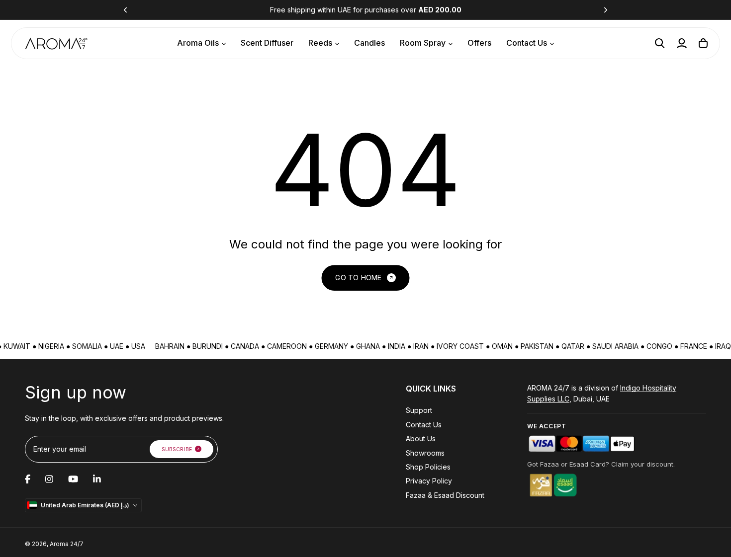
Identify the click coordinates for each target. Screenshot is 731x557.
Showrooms (425, 453)
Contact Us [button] (526, 43)
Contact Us (424, 424)
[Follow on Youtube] (73, 479)
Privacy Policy (429, 481)
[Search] (660, 43)
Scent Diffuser (267, 43)
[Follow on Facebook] (27, 479)
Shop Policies (428, 467)
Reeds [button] (320, 43)
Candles (369, 43)
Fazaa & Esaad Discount (445, 495)
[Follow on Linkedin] (97, 479)
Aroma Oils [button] (198, 43)
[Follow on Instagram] (49, 479)
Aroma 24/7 (67, 544)
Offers (479, 43)
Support (419, 410)
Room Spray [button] (423, 43)
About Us (421, 438)
